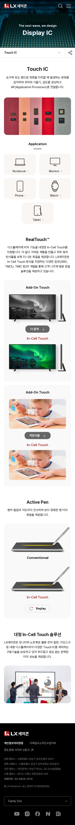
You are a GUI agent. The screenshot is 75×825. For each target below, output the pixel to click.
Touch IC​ (10, 52)
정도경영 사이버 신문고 (17, 749)
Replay (41, 608)
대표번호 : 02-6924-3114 (18, 778)
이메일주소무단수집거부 (43, 743)
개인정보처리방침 (13, 743)
